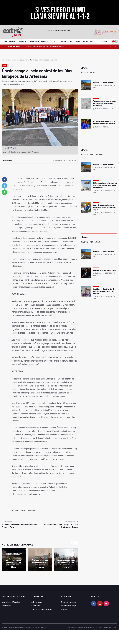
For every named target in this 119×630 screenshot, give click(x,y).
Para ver (22, 42)
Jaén (5, 42)
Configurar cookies (110, 627)
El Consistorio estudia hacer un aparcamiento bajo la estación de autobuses (105, 185)
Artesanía (31, 510)
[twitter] (4, 186)
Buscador (64, 609)
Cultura (53, 42)
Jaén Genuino (75, 42)
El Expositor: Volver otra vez (103, 82)
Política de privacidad (82, 627)
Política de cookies (96, 627)
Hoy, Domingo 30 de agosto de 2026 (59, 30)
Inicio (3, 60)
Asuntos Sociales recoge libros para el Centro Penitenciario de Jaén (61, 526)
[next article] (111, 47)
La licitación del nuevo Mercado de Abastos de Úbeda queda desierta (66, 563)
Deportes (64, 42)
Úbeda (23, 510)
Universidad (34, 42)
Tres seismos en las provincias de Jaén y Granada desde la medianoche (104, 103)
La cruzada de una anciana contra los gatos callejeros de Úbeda (13, 563)
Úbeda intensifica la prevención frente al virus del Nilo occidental (40, 563)
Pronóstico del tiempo (68, 606)
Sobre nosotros (36, 602)
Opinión (12, 42)
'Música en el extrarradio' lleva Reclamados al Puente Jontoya (46, 47)
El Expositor (102, 42)
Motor (85, 42)
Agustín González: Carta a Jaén (104, 270)
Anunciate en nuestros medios (41, 609)
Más (91, 42)
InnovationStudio (40, 627)
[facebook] (4, 179)
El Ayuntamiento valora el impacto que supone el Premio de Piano (20, 526)
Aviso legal (70, 627)
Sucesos (44, 42)
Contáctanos (35, 606)
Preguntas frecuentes (68, 602)
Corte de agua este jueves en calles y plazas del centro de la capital (104, 207)
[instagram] (106, 603)
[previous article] (115, 47)
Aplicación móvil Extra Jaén (11, 602)
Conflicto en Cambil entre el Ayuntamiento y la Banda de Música (103, 291)
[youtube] (100, 603)
